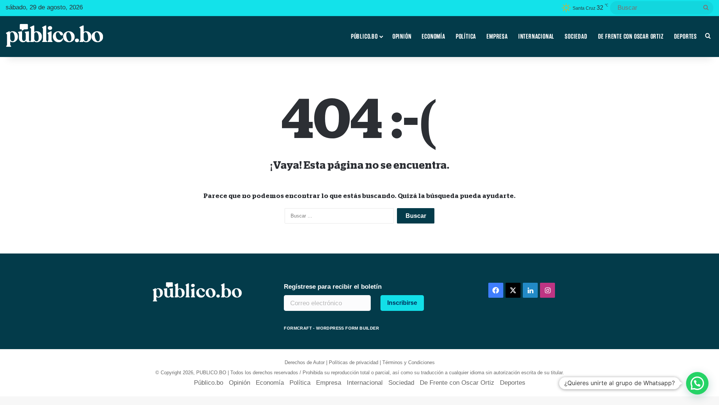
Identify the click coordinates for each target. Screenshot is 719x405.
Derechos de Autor (305, 362)
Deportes (685, 36)
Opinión (402, 36)
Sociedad (576, 36)
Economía (433, 36)
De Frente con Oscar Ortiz (631, 36)
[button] (697, 383)
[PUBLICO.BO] (54, 36)
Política (466, 36)
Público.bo (364, 36)
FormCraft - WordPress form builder (331, 328)
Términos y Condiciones (408, 362)
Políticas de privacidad (353, 362)
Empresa (497, 36)
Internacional (536, 36)
